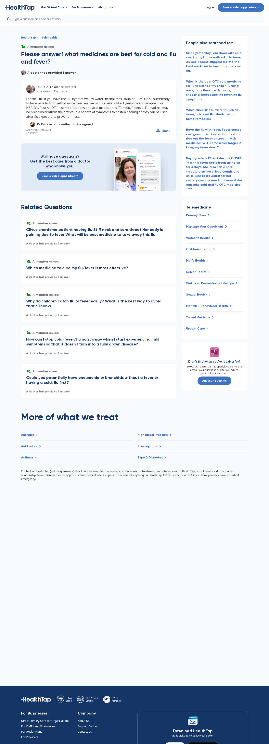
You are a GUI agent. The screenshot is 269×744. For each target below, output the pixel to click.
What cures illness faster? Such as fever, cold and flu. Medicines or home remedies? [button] (212, 114)
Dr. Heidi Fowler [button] (48, 87)
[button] (20, 7)
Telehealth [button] (49, 37)
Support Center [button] (87, 726)
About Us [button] (83, 721)
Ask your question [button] (214, 380)
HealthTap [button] (28, 37)
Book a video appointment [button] (241, 7)
